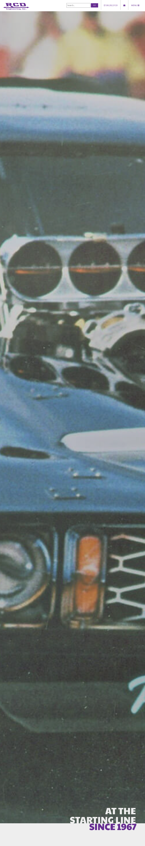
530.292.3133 (111, 5)
